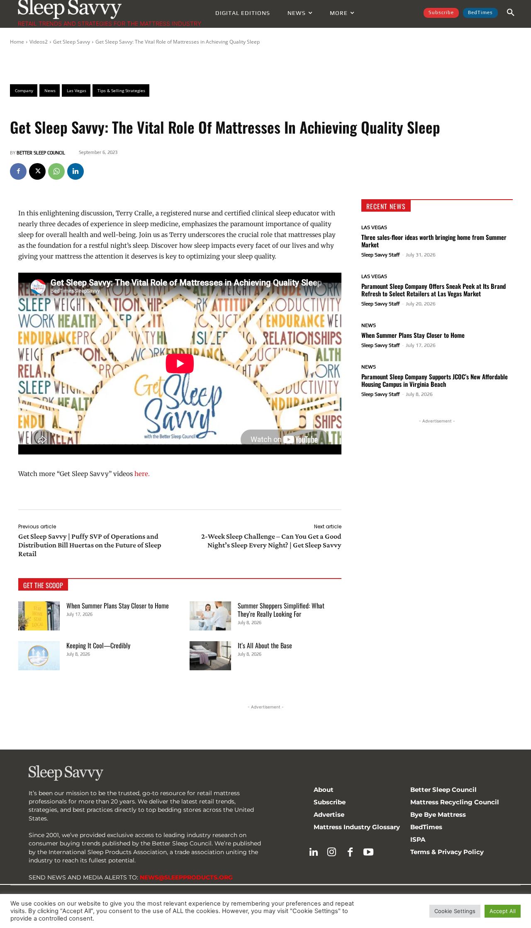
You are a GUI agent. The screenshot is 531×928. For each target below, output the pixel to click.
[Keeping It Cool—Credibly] (39, 655)
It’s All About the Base (265, 645)
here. (142, 474)
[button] (511, 13)
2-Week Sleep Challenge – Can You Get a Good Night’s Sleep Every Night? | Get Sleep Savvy (271, 540)
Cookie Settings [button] (454, 911)
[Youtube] (368, 852)
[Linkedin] (75, 171)
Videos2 (38, 41)
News (368, 325)
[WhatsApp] (56, 171)
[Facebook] (18, 171)
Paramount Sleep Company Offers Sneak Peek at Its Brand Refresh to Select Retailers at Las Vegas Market (433, 289)
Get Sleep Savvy (71, 41)
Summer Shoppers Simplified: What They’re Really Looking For (281, 610)
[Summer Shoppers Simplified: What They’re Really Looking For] (210, 615)
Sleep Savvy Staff (380, 255)
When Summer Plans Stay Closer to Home (117, 606)
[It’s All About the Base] (210, 655)
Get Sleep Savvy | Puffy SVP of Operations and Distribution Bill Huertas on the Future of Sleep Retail (89, 545)
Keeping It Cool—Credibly (98, 645)
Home (17, 41)
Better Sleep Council (41, 152)
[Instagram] (332, 852)
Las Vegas (374, 227)
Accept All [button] (503, 911)
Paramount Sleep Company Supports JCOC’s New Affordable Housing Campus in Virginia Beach (434, 380)
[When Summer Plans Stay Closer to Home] (39, 615)
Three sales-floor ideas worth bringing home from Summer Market (434, 240)
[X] (37, 171)
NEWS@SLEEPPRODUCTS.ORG (186, 877)
